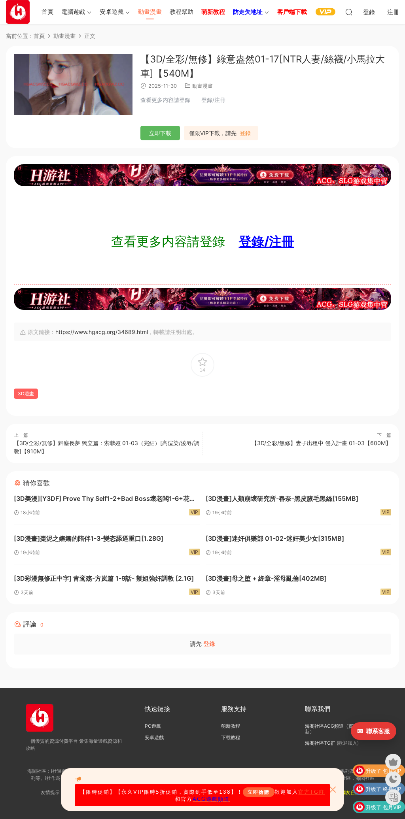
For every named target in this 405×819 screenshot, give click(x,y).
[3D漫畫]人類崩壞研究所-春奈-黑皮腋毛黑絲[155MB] (282, 498)
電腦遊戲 (73, 11)
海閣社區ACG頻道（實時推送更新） (338, 728)
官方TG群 (311, 792)
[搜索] (349, 12)
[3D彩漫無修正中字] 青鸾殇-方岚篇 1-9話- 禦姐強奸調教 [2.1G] (104, 578)
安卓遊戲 (111, 11)
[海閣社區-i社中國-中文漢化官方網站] (18, 12)
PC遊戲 (153, 726)
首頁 (47, 11)
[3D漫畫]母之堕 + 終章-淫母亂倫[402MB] (266, 578)
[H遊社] (202, 175)
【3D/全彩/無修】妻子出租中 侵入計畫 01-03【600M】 (321, 443)
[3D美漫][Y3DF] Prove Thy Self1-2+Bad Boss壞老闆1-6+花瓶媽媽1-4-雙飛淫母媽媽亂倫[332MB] (105, 499)
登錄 (245, 133)
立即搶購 (259, 792)
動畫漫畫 (150, 11)
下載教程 (230, 737)
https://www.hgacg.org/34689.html (101, 331)
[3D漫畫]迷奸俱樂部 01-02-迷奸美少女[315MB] (275, 538)
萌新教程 (230, 726)
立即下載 (160, 133)
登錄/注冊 (266, 241)
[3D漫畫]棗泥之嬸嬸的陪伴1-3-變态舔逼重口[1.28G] (88, 538)
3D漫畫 (26, 393)
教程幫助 (181, 11)
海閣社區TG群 (320, 743)
